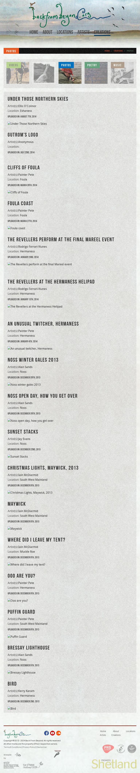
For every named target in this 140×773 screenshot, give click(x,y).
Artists (83, 32)
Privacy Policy (29, 747)
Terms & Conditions (12, 747)
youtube (52, 733)
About (47, 32)
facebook (46, 733)
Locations (65, 32)
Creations (102, 32)
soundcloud (58, 733)
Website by (7, 756)
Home (34, 32)
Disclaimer (41, 747)
